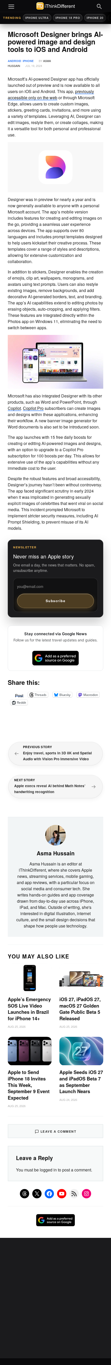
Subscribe (56, 600)
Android (14, 61)
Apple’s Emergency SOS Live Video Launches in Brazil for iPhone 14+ (29, 1009)
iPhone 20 (95, 18)
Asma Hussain (56, 853)
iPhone (28, 61)
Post (19, 695)
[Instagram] (86, 1193)
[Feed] (74, 1193)
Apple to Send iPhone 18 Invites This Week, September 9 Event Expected (29, 1085)
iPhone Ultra (37, 18)
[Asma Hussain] (55, 834)
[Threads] (24, 1193)
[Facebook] (49, 1193)
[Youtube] (61, 1193)
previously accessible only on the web (51, 94)
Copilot (14, 408)
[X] (37, 1193)
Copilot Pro (33, 408)
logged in (48, 1170)
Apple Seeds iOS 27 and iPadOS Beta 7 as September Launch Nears (81, 1082)
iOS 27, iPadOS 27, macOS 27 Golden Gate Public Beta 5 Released (80, 1009)
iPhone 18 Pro (68, 18)
